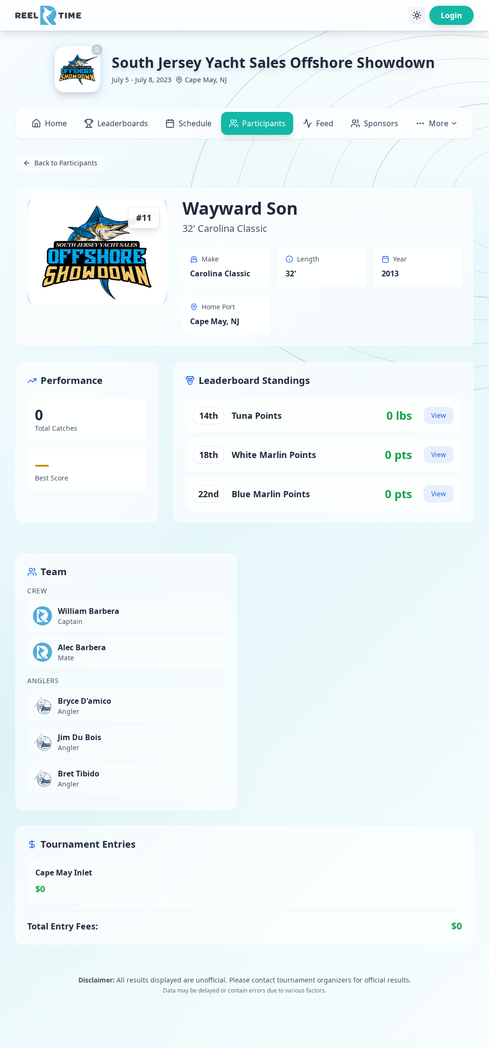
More (438, 123)
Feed (324, 123)
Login (451, 15)
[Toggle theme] (416, 15)
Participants (264, 123)
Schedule (195, 123)
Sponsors (381, 123)
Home (56, 123)
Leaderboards (122, 123)
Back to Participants (65, 162)
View (438, 415)
